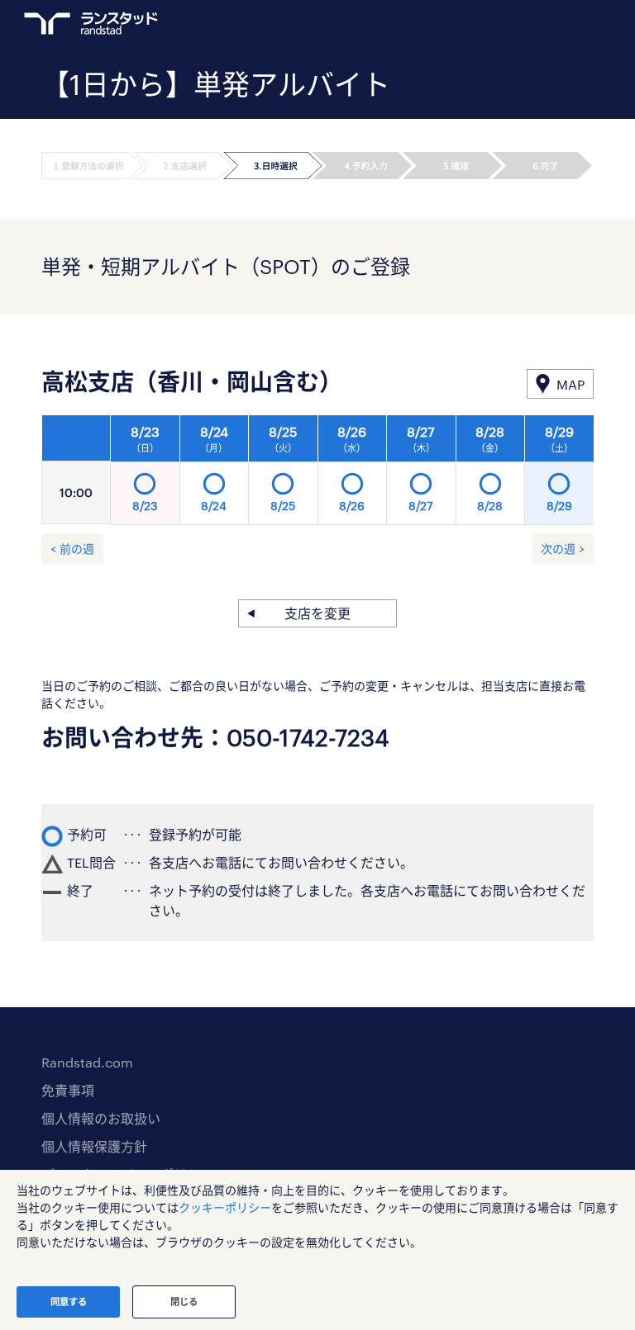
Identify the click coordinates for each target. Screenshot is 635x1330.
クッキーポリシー (225, 1207)
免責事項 (67, 1090)
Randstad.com (87, 1062)
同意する (68, 1301)
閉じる (184, 1301)
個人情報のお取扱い (100, 1118)
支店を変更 (317, 613)
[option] (352, 474)
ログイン (553, 25)
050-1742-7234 (308, 737)
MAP (570, 384)
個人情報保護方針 (94, 1146)
